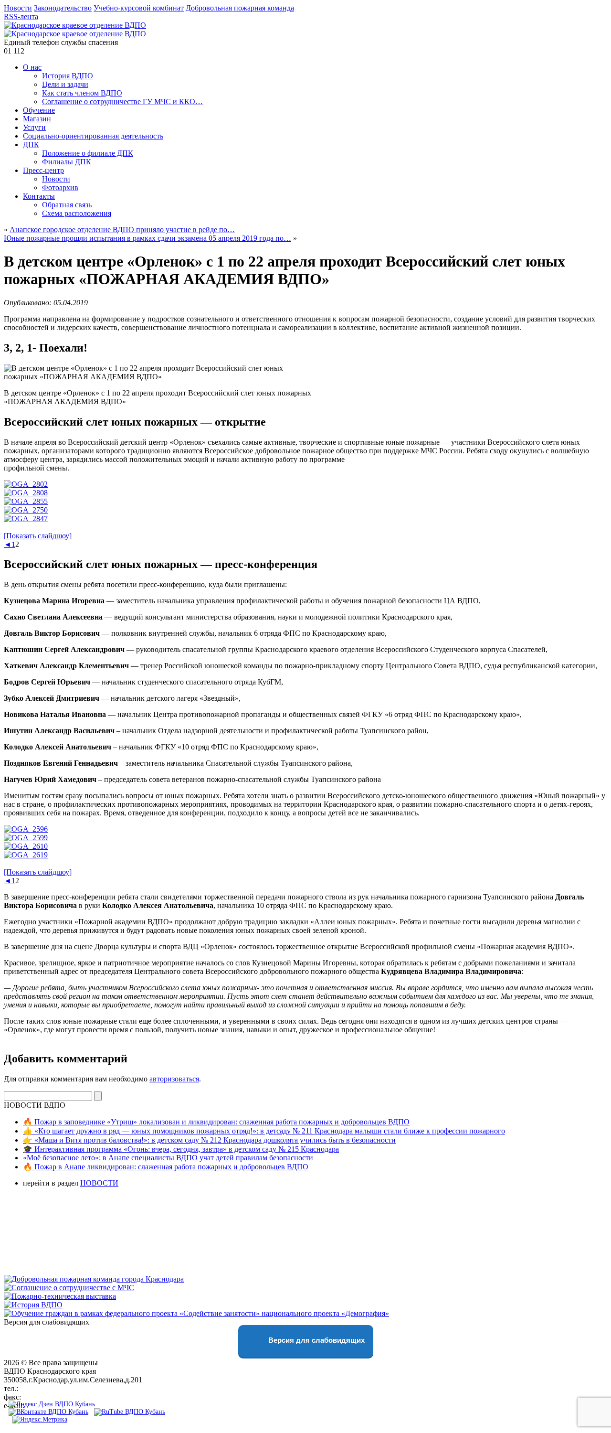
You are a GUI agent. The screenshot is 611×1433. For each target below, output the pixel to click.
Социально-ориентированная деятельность (93, 136)
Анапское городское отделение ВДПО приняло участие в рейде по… (122, 229)
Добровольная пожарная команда (240, 8)
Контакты (39, 196)
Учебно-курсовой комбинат (139, 8)
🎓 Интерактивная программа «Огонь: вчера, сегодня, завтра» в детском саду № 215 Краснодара (181, 1149)
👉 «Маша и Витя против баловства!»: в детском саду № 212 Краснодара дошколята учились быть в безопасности (209, 1140)
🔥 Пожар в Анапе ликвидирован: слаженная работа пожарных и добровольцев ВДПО (165, 1167)
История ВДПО (67, 76)
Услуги (34, 127)
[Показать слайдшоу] (38, 536)
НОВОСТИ (99, 1183)
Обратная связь (67, 205)
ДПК (31, 144)
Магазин (37, 119)
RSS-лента (21, 16)
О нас (32, 67)
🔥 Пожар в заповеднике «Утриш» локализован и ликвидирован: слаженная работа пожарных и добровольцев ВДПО (216, 1122)
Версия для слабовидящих (315, 1341)
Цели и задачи (65, 84)
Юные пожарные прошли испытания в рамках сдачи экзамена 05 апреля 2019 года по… (147, 238)
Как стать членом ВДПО (82, 93)
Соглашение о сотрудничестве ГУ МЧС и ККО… (122, 101)
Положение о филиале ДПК (87, 153)
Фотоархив (60, 187)
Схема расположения (76, 213)
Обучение (39, 110)
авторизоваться (174, 1079)
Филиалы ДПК (66, 162)
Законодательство (63, 8)
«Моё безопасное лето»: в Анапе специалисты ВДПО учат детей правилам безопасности (168, 1158)
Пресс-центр (43, 170)
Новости (18, 8)
